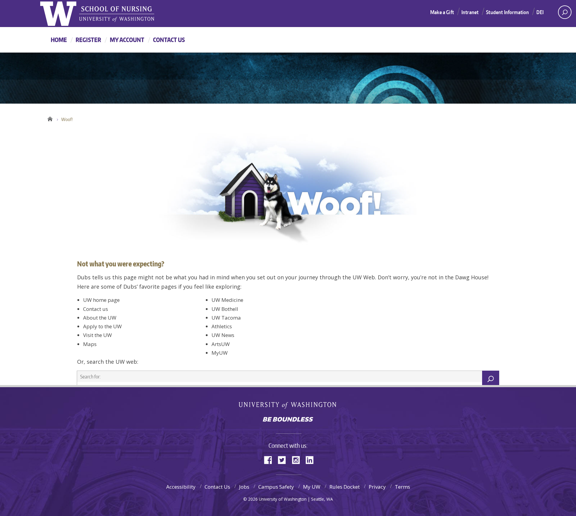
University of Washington (288, 406)
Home (59, 40)
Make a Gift (442, 12)
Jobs (244, 486)
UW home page (101, 299)
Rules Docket (344, 486)
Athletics (222, 326)
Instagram (298, 459)
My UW (311, 486)
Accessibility (181, 486)
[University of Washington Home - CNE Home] (116, 14)
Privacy (377, 486)
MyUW (220, 352)
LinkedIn (311, 459)
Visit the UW (97, 335)
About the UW (99, 317)
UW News (223, 335)
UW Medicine (227, 299)
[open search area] (565, 12)
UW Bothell (225, 308)
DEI (540, 12)
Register (88, 40)
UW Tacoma (226, 317)
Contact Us (169, 40)
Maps (90, 344)
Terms (402, 486)
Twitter (284, 459)
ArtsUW (221, 344)
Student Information (507, 12)
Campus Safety (276, 486)
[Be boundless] (288, 419)
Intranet (469, 12)
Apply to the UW (102, 326)
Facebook (270, 459)
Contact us (95, 308)
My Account (127, 40)
